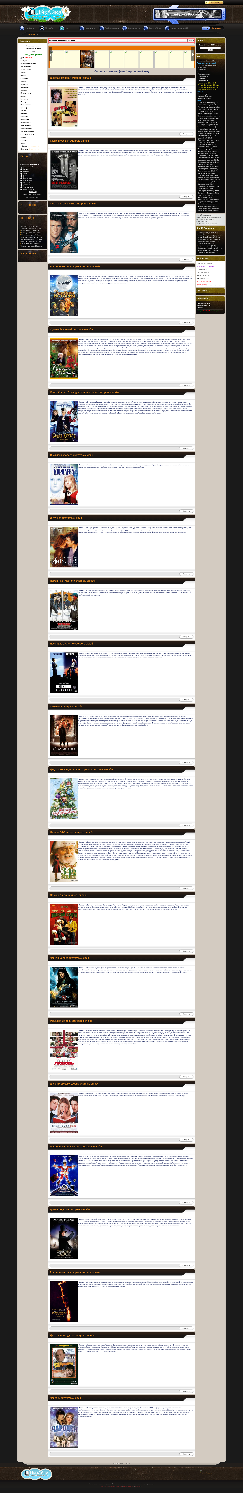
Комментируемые (204, 98)
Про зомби (201, 78)
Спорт (23, 143)
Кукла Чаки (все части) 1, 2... (208, 120)
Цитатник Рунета (203, 272)
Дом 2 (26, 58)
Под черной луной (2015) (207, 246)
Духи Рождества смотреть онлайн (70, 1209)
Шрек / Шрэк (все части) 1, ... (208, 173)
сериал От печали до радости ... (209, 235)
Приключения (26, 105)
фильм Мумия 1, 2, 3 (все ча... (209, 153)
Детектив (24, 84)
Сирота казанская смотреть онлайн (71, 77)
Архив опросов (36, 194)
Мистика (24, 114)
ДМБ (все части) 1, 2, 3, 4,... (208, 144)
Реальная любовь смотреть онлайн (71, 1020)
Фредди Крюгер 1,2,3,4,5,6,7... (208, 206)
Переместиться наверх (121, 1463)
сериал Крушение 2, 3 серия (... (209, 250)
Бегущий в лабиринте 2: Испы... (209, 175)
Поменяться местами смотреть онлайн (72, 580)
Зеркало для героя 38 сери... (31, 246)
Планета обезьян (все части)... (209, 158)
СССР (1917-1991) (27, 134)
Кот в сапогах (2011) (205, 197)
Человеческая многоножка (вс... (209, 177)
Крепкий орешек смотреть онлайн (70, 140)
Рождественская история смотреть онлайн (75, 266)
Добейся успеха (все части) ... (209, 169)
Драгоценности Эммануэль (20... (209, 180)
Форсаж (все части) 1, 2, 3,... (208, 171)
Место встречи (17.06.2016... (31, 241)
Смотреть (186, 134)
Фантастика (25, 87)
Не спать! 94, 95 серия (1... (31, 226)
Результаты (27, 194)
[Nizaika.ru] (35, 1473)
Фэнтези (24, 90)
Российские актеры (28, 63)
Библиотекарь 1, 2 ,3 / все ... (208, 136)
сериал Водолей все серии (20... (209, 239)
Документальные (29, 189)
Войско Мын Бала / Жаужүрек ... (209, 208)
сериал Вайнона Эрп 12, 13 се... (209, 241)
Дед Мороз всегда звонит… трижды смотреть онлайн (81, 769)
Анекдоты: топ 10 (203, 275)
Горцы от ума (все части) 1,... (208, 195)
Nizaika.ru (45, 14)
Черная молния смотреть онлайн (69, 957)
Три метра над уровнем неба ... (209, 107)
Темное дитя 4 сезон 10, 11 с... (209, 252)
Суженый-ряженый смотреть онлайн (71, 329)
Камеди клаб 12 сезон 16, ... (31, 230)
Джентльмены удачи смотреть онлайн (72, 1335)
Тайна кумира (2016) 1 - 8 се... (209, 232)
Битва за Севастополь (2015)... (209, 199)
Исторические (26, 122)
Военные (24, 116)
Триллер (24, 108)
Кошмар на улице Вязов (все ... (209, 149)
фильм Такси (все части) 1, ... (208, 151)
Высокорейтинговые (205, 96)
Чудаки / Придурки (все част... (208, 129)
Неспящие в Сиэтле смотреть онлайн (72, 643)
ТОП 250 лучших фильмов (207, 65)
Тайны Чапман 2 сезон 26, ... (31, 244)
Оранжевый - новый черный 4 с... (210, 248)
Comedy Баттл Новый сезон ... (32, 233)
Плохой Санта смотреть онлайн (68, 895)
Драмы (25, 176)
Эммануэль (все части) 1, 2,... (209, 103)
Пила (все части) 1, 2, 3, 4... (208, 182)
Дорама (23, 81)
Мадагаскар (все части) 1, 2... (208, 160)
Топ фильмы (26, 66)
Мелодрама (25, 102)
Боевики (26, 171)
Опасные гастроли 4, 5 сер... (31, 235)
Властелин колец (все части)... (209, 109)
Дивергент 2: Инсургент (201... (209, 193)
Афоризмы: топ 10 (203, 278)
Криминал (24, 99)
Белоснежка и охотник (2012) (208, 186)
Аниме (23, 96)
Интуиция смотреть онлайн (66, 517)
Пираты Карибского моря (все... (209, 118)
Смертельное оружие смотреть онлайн (73, 203)
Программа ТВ (202, 269)
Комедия (24, 60)
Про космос (202, 72)
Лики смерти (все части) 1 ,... (208, 140)
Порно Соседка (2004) (206, 142)
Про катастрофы (204, 74)
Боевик (23, 75)
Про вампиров (203, 81)
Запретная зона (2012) (206, 184)
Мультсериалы (26, 128)
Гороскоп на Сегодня (204, 263)
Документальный (27, 131)
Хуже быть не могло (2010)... (31, 228)
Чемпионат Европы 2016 (206, 61)
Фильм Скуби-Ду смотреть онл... (209, 131)
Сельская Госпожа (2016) (207, 243)
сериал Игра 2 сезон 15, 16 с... (209, 237)
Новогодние (202, 67)
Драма (23, 72)
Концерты (24, 140)
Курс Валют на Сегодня (205, 266)
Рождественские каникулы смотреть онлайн (76, 1146)
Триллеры (26, 185)
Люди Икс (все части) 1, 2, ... (208, 188)
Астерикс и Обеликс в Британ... (209, 133)
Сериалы (24, 78)
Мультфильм (26, 93)
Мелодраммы (27, 180)
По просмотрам (203, 94)
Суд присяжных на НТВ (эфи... (32, 237)
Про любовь (202, 69)
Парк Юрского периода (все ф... (209, 191)
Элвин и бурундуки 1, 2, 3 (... (208, 105)
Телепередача (26, 125)
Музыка (23, 137)
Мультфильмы (28, 187)
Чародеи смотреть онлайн (65, 1397)
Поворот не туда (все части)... (209, 155)
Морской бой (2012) (205, 138)
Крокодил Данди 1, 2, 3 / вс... (208, 146)
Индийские (25, 119)
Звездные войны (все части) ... (209, 114)
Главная (32, 34)
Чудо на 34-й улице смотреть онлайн (71, 832)
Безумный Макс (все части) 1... (209, 166)
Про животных (203, 76)
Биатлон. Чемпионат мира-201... (209, 210)
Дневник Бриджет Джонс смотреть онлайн (74, 1083)
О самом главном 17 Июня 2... (32, 239)
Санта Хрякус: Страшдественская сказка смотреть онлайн (84, 392)
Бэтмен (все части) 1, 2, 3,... (208, 164)
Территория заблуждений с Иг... (209, 202)
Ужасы (23, 111)
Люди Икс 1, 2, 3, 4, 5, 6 (206, 111)
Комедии (26, 169)
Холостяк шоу (26, 69)
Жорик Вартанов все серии (207, 204)
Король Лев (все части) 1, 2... (208, 162)
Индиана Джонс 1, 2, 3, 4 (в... (208, 122)
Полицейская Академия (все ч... (209, 127)
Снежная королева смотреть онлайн (71, 455)
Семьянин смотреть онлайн (66, 706)
